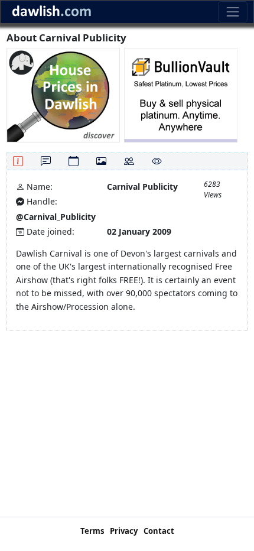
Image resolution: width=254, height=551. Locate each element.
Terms (92, 531)
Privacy (124, 531)
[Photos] (101, 161)
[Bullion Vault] (180, 94)
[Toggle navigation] (232, 11)
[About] (18, 161)
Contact (159, 531)
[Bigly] (63, 94)
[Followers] (129, 161)
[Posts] (46, 161)
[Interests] (157, 161)
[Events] (74, 161)
